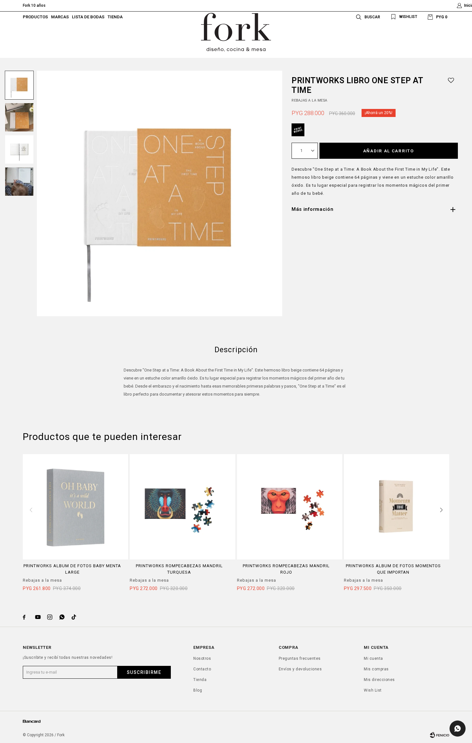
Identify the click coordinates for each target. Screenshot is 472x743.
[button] (367, 16)
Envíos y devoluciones (300, 669)
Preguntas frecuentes (300, 658)
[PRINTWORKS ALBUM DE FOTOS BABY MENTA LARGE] (75, 506)
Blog (197, 690)
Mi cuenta (373, 658)
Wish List (373, 690)
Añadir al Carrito (388, 150)
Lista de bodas (88, 16)
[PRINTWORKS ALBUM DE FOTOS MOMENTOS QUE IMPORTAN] (396, 506)
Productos (35, 16)
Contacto (202, 669)
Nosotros (202, 658)
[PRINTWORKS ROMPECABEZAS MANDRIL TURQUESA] (182, 506)
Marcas (60, 16)
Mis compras (376, 669)
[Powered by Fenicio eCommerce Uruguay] (439, 735)
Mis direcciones (379, 679)
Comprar (75, 556)
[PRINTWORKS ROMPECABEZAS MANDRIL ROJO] (289, 506)
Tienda (115, 16)
